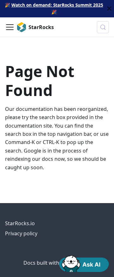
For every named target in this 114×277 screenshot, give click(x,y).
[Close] (109, 8)
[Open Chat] (84, 263)
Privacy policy (21, 233)
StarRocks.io (20, 223)
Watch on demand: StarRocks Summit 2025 (57, 5)
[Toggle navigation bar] (10, 27)
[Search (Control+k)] (103, 27)
